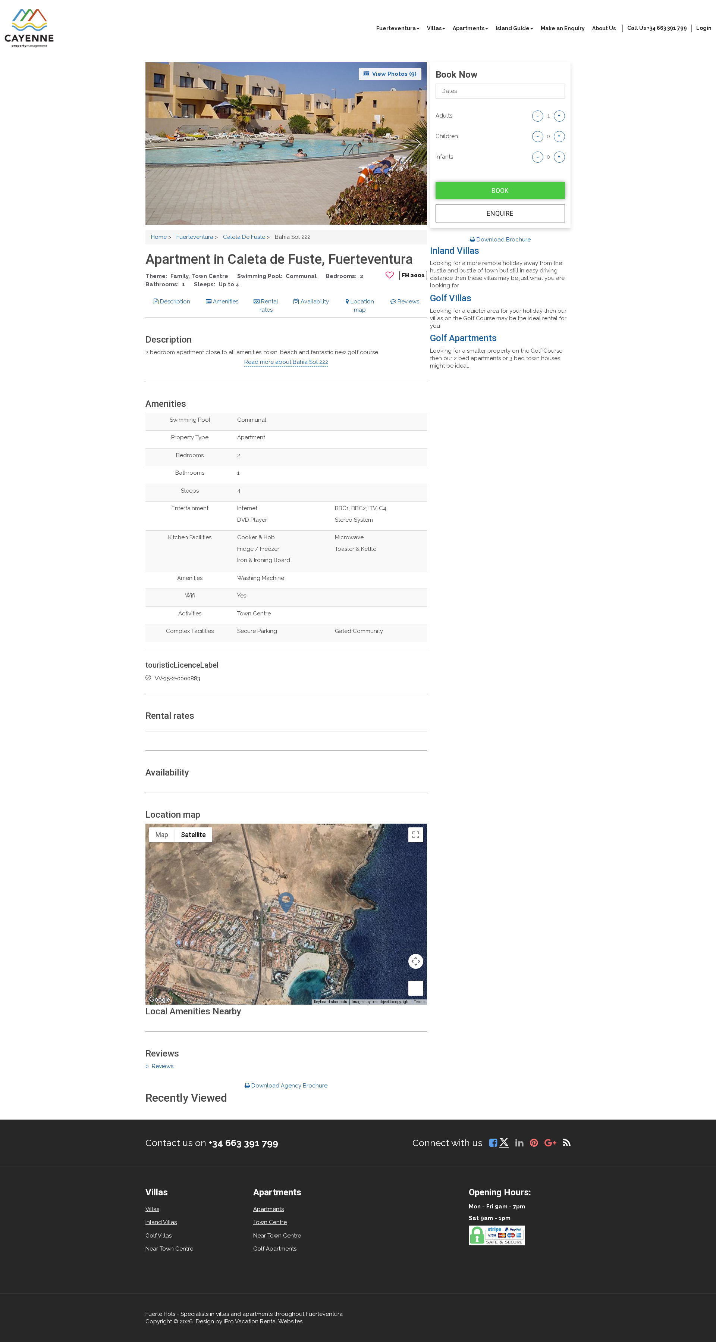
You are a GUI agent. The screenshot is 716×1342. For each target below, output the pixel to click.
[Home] (29, 28)
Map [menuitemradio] (162, 835)
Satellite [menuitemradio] (193, 835)
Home (159, 237)
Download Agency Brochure (288, 1085)
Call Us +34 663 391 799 (657, 28)
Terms (419, 1002)
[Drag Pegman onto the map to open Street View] (415, 988)
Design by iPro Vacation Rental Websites (249, 1321)
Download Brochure (503, 239)
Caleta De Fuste (244, 237)
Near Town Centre (169, 1248)
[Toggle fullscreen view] (415, 834)
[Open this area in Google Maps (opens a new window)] (159, 1000)
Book (500, 190)
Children (447, 136)
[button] (418, 143)
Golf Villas (450, 298)
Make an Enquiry (563, 28)
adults (444, 115)
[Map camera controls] (415, 961)
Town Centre (270, 1222)
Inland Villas (454, 251)
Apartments (468, 28)
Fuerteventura (396, 28)
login (704, 28)
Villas (434, 28)
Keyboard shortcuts (330, 1002)
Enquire (500, 213)
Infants (444, 156)
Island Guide (513, 28)
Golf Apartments (463, 338)
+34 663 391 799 (243, 1142)
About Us (604, 28)
